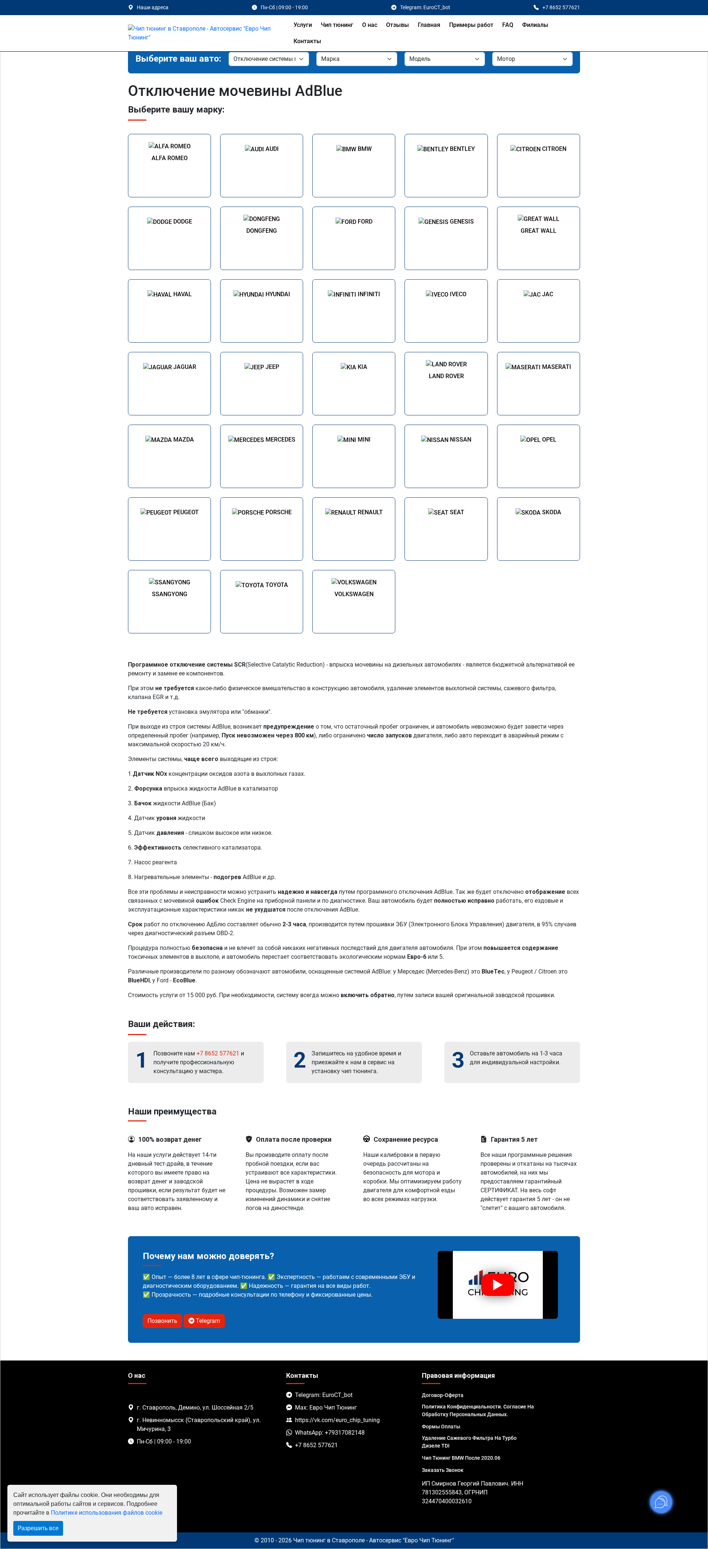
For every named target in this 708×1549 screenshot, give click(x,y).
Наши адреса (153, 7)
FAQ (507, 24)
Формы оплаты (441, 1426)
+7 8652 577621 (218, 1053)
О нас (369, 24)
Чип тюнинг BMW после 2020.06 (461, 1458)
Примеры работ (471, 24)
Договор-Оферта (443, 1395)
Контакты (307, 41)
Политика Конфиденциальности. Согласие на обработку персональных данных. (478, 1410)
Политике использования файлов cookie (106, 1512)
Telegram (207, 1320)
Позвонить (162, 1320)
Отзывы (397, 24)
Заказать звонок (443, 1470)
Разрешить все (38, 1528)
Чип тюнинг (337, 24)
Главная (429, 24)
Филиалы (535, 24)
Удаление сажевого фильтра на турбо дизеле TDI (469, 1442)
